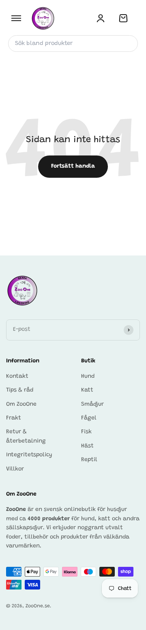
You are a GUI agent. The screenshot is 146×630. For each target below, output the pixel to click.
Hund (87, 376)
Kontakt (17, 376)
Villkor (15, 469)
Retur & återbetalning (26, 436)
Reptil (89, 460)
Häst (87, 446)
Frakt (13, 418)
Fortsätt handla (73, 166)
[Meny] (16, 18)
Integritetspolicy (29, 455)
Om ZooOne (21, 404)
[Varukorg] (123, 18)
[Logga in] (100, 18)
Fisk (86, 432)
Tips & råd (19, 390)
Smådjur (92, 404)
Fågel (89, 418)
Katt (87, 390)
